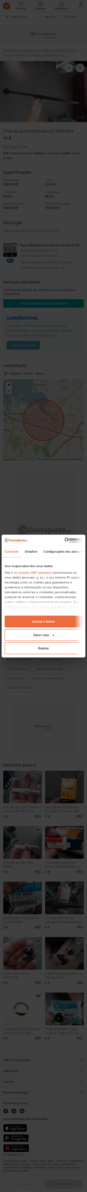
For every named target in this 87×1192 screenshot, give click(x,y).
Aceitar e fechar (43, 621)
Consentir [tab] (12, 551)
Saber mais (41, 634)
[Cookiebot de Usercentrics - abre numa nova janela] (64, 540)
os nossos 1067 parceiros (33, 572)
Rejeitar (43, 648)
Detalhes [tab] (31, 551)
